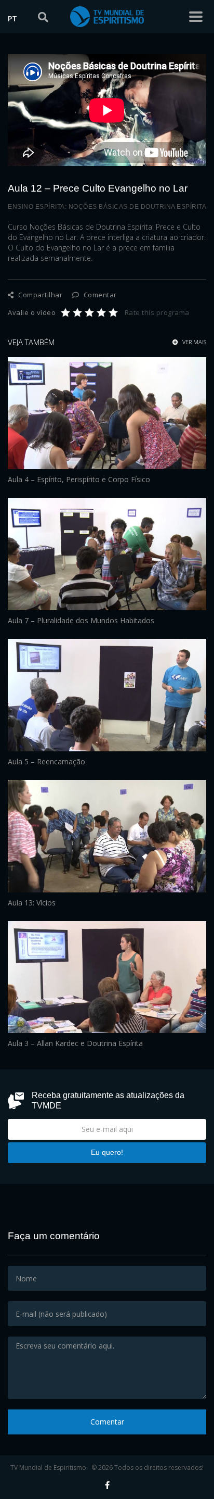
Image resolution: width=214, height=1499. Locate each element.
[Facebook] (107, 1485)
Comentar (99, 294)
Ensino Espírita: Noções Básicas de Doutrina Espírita (107, 206)
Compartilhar (39, 294)
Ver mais (193, 342)
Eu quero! (107, 1152)
